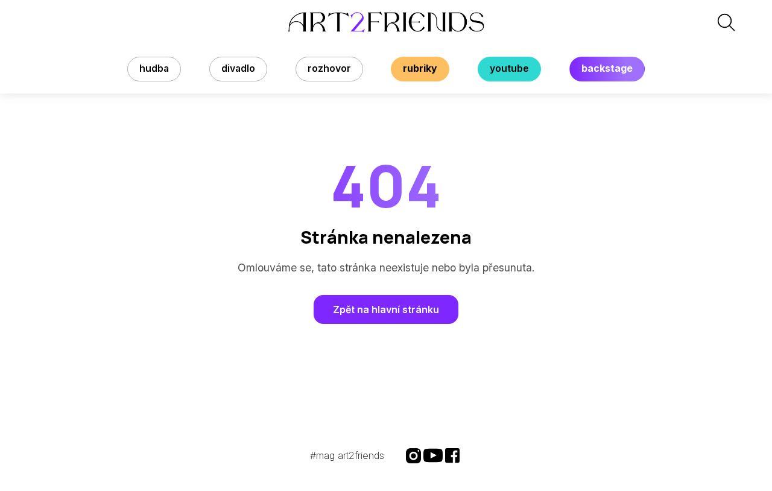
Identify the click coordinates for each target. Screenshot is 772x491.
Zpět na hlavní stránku (386, 309)
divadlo (238, 68)
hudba (154, 68)
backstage (607, 68)
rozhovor (329, 68)
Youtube (509, 68)
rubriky (420, 68)
